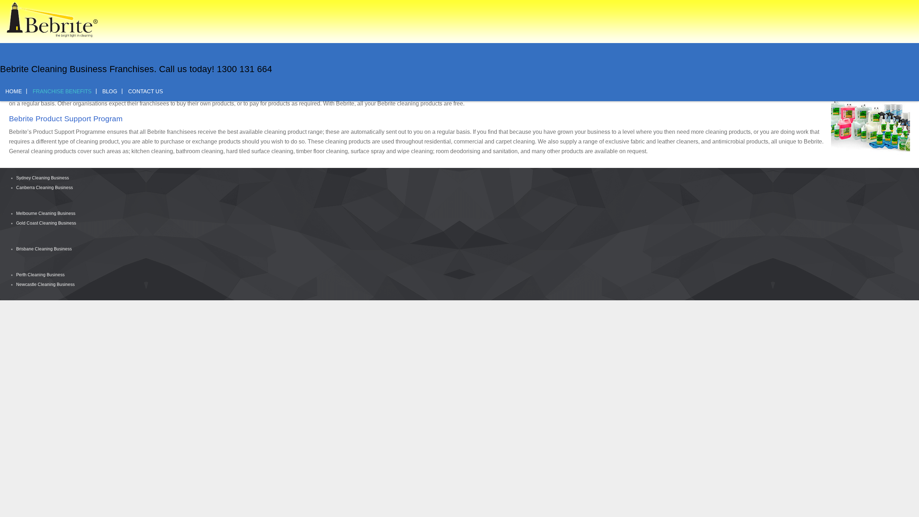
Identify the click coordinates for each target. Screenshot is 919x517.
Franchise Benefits (62, 91)
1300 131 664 (244, 69)
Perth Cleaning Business (40, 274)
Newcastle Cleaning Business (45, 284)
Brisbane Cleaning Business (44, 249)
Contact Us (145, 91)
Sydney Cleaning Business (42, 177)
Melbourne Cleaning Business (45, 213)
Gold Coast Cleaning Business (46, 223)
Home (13, 91)
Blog (109, 91)
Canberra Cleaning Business (44, 187)
